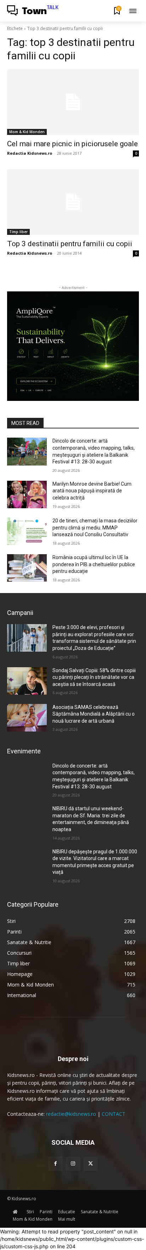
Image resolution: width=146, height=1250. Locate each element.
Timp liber (18, 231)
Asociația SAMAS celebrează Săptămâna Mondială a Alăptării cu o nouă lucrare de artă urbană (93, 714)
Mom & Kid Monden (27, 131)
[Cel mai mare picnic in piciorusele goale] (73, 102)
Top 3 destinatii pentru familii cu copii (69, 243)
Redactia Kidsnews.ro (29, 153)
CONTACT (113, 1113)
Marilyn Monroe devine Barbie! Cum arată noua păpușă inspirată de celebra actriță (91, 490)
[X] (90, 1164)
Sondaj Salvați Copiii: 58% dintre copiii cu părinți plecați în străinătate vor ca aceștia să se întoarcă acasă (94, 677)
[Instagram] (73, 1164)
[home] (17, 1211)
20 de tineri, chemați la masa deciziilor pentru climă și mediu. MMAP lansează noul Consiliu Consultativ (94, 527)
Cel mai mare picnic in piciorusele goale (72, 144)
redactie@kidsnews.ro (71, 1113)
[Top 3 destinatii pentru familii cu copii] (73, 202)
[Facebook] (55, 1164)
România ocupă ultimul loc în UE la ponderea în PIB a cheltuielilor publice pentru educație (93, 564)
